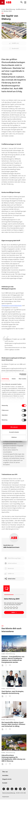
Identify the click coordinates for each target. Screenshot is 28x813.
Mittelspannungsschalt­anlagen (12, 305)
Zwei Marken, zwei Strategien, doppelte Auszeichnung (13, 692)
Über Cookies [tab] (22, 378)
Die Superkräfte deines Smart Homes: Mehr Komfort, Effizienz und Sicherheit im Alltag (13, 724)
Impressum (5, 796)
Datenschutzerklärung (8, 793)
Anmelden (5, 775)
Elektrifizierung (10, 654)
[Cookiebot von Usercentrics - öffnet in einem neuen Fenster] (19, 374)
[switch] (24, 410)
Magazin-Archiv (7, 779)
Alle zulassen (14, 427)
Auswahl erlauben (14, 432)
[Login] (25, 2)
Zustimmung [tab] (5, 378)
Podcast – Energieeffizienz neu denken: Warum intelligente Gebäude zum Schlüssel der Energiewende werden (13, 659)
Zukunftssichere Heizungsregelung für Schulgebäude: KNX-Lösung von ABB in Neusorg (13, 758)
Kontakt (4, 783)
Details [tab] (14, 378)
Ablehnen (14, 437)
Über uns (5, 772)
